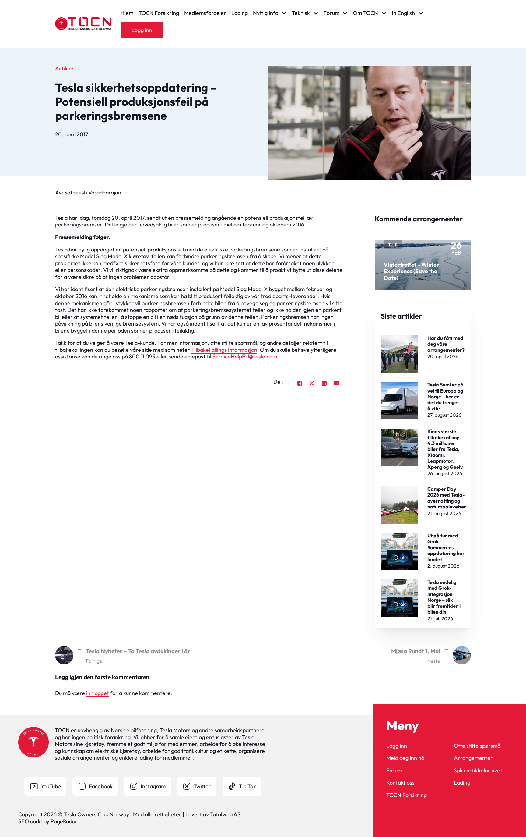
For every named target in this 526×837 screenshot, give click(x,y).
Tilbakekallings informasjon (224, 349)
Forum (394, 770)
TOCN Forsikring (159, 13)
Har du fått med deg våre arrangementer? (446, 344)
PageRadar (64, 821)
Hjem (127, 13)
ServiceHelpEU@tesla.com (244, 356)
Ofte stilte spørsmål (478, 746)
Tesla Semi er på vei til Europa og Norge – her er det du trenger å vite (445, 396)
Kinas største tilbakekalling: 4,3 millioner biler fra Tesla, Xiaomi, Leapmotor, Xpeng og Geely (445, 449)
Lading (239, 13)
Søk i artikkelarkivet (478, 770)
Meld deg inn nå (405, 758)
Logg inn (142, 30)
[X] (312, 383)
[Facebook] (299, 383)
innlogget (97, 692)
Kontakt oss (400, 782)
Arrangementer (473, 758)
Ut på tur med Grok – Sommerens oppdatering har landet (446, 547)
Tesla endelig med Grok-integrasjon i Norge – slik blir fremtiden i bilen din (444, 597)
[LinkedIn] (324, 383)
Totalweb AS (225, 814)
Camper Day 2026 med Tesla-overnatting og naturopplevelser (446, 498)
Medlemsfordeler (205, 13)
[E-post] (336, 383)
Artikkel (65, 68)
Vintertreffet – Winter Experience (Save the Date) (411, 271)
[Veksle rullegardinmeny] (284, 13)
